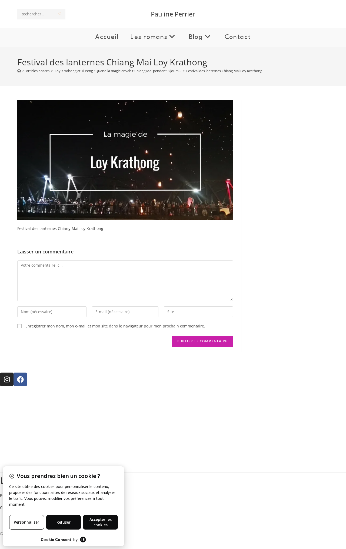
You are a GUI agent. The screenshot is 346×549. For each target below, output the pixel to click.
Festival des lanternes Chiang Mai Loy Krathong (224, 70)
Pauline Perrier (173, 13)
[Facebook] (20, 379)
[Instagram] (7, 379)
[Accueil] (19, 70)
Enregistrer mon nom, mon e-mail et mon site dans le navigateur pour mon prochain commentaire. (115, 326)
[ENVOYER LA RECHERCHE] (60, 14)
